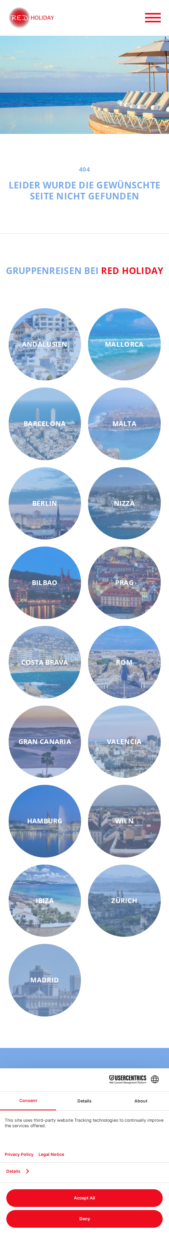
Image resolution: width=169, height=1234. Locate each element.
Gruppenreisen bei (84, 270)
